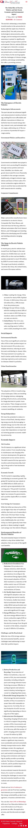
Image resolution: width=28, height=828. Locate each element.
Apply (20, 823)
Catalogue (14, 823)
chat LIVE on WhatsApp (18, 802)
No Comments (18, 19)
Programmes (6, 823)
